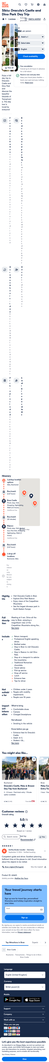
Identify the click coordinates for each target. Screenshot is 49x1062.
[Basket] (32, 5)
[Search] (20, 4)
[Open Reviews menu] (45, 851)
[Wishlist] (26, 5)
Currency (8, 981)
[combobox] (28, 840)
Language (8, 969)
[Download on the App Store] (32, 1000)
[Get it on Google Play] (13, 1000)
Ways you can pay (11, 1024)
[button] (9, 19)
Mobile (7, 994)
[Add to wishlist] (34, 759)
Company (8, 1014)
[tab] (15, 942)
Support (7, 1009)
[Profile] (44, 5)
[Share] (45, 19)
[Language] (38, 4)
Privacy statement (24, 932)
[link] (19, 781)
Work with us (9, 1020)
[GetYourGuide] (5, 4)
